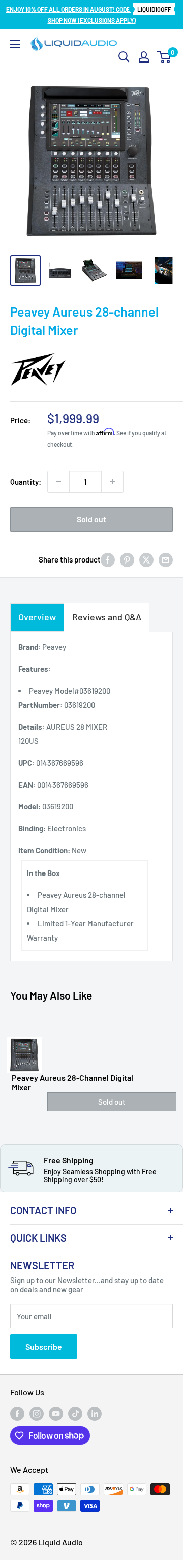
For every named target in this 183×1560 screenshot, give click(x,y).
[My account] (144, 57)
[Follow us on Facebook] (17, 1414)
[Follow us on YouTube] (56, 1414)
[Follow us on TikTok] (75, 1414)
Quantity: (25, 481)
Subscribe (43, 1346)
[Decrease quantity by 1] (58, 481)
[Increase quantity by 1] (112, 481)
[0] (164, 57)
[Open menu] (15, 44)
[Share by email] (166, 559)
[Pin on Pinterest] (127, 559)
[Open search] (124, 57)
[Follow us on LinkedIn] (94, 1414)
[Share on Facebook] (108, 559)
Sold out (91, 519)
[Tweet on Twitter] (146, 559)
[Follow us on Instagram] (36, 1414)
